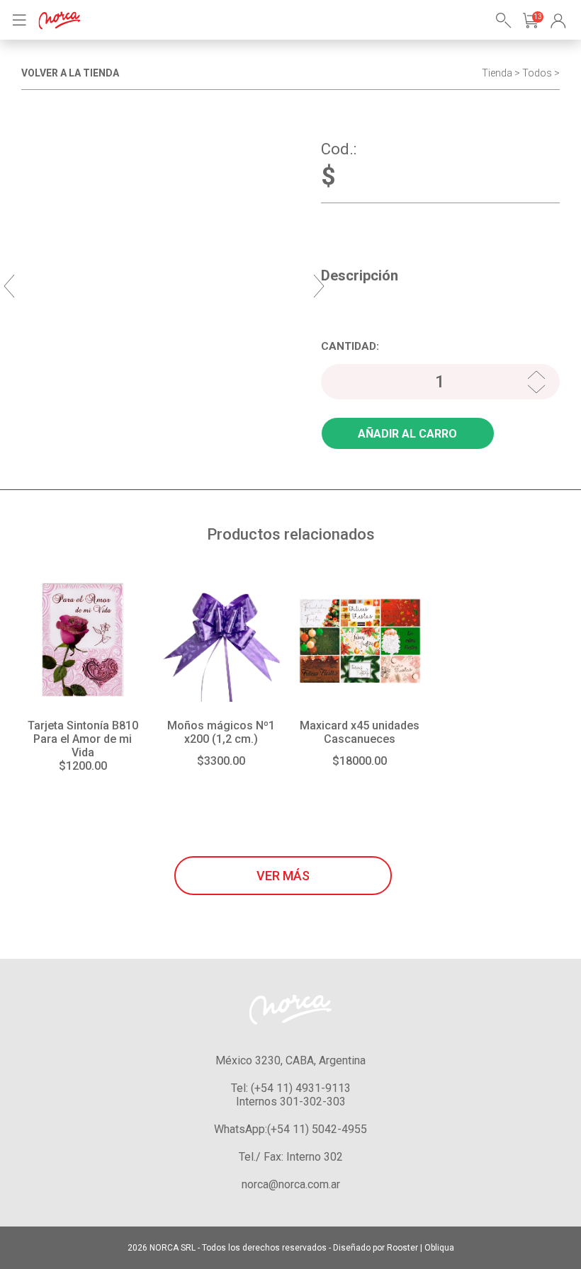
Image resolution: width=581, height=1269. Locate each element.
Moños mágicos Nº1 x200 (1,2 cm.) (221, 732)
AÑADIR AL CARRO (407, 433)
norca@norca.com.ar (291, 1184)
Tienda (497, 73)
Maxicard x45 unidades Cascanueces (359, 732)
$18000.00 (359, 761)
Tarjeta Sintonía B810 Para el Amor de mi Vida (83, 739)
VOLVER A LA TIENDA (70, 73)
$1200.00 (83, 766)
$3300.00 (221, 761)
